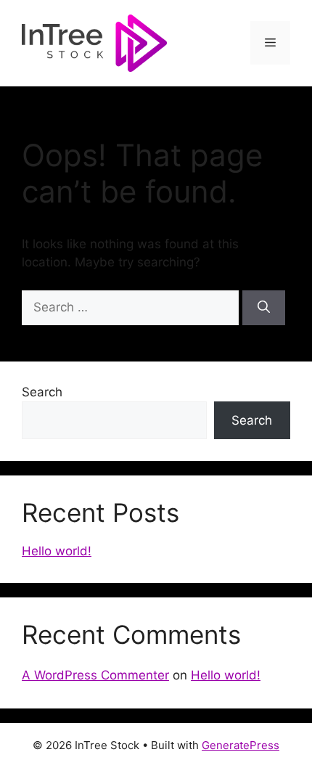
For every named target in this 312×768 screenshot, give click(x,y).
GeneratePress (240, 745)
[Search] (263, 307)
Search (42, 392)
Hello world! (56, 551)
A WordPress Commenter (95, 675)
